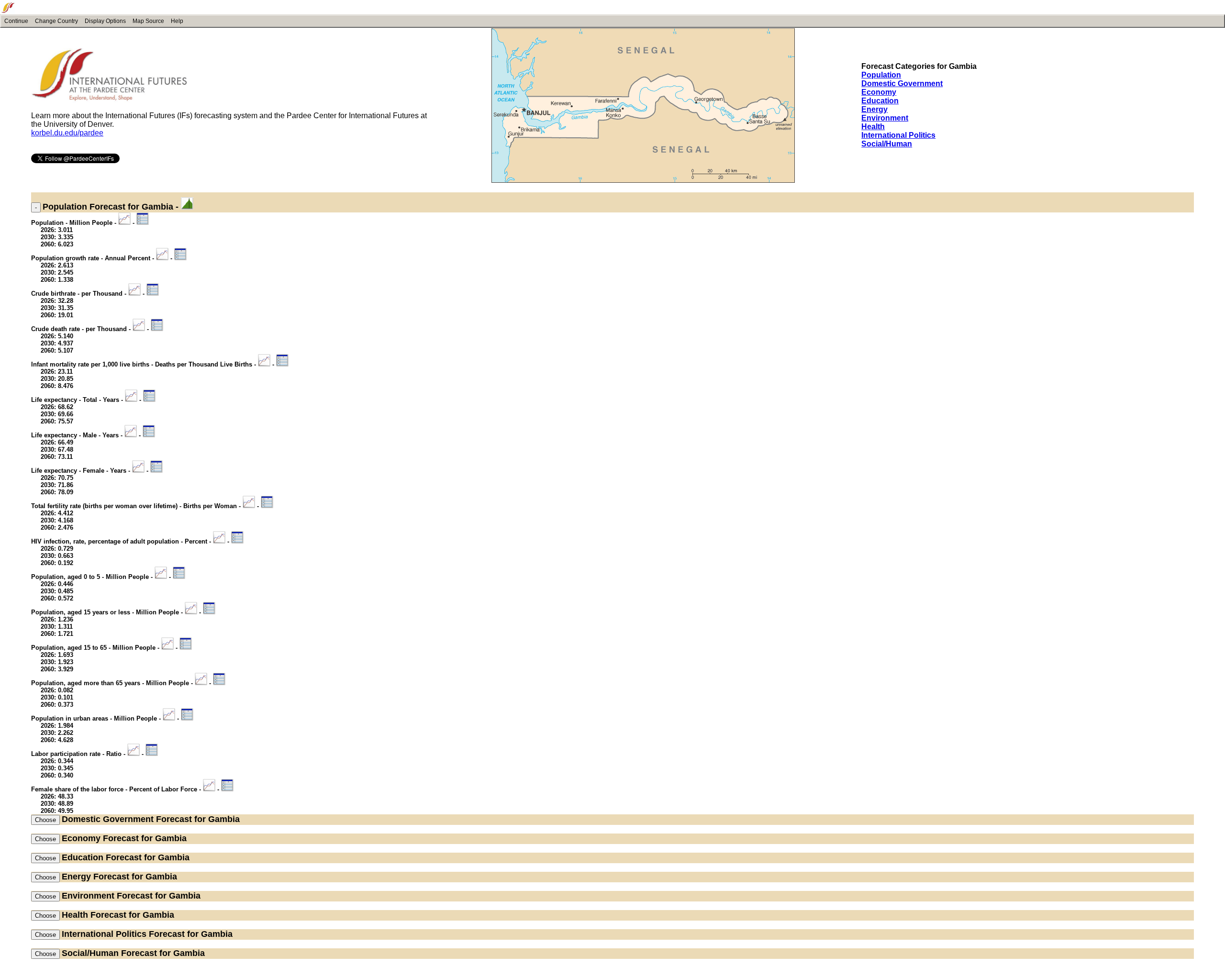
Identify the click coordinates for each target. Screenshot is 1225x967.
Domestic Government (902, 83)
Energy (874, 109)
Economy (878, 92)
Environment (884, 118)
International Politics (898, 135)
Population (881, 75)
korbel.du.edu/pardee (67, 133)
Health (873, 126)
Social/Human (886, 144)
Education (880, 101)
